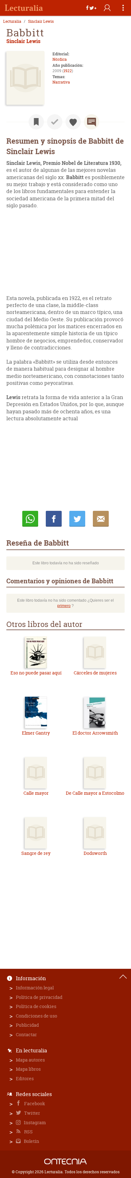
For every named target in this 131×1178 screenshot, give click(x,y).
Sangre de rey (36, 853)
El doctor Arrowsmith (95, 733)
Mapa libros (28, 1069)
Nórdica (59, 59)
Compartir (54, 519)
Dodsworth (95, 853)
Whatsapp (30, 519)
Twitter (31, 1113)
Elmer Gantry (36, 733)
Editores (25, 1078)
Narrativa (61, 82)
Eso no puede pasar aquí (36, 673)
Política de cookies (36, 1006)
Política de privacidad (39, 997)
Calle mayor (36, 793)
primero (64, 606)
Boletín (31, 1141)
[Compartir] (91, 8)
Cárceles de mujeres (95, 673)
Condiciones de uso (36, 1016)
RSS (28, 1132)
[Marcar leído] (54, 121)
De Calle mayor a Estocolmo (95, 793)
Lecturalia (12, 21)
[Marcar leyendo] (36, 121)
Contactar (26, 1034)
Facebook (34, 1103)
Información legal (35, 988)
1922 (68, 70)
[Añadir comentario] (91, 121)
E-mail (101, 519)
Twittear (77, 519)
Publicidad (27, 1025)
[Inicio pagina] (123, 977)
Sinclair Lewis (41, 21)
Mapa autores (30, 1060)
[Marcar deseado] (73, 121)
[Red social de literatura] (24, 8)
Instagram (34, 1122)
